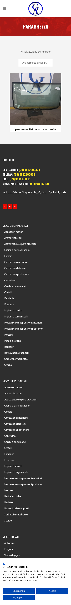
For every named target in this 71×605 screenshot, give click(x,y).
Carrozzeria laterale (15, 268)
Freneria (9, 304)
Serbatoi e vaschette (16, 359)
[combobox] (35, 63)
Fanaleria (9, 298)
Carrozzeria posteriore (16, 274)
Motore (8, 335)
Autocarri (9, 543)
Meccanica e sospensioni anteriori (23, 323)
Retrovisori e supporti (16, 353)
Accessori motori (13, 232)
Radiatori (9, 347)
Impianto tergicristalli (16, 317)
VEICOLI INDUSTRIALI (15, 381)
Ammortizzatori (13, 238)
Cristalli (8, 292)
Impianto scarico (13, 310)
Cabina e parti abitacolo (17, 250)
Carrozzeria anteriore (16, 262)
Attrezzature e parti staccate (20, 244)
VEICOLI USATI (11, 537)
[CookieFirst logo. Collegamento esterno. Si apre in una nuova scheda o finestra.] (4, 563)
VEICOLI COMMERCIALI (15, 226)
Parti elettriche (12, 341)
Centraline (10, 436)
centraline (10, 280)
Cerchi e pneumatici (15, 286)
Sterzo (8, 365)
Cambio (8, 256)
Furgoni (8, 549)
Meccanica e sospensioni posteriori (23, 329)
